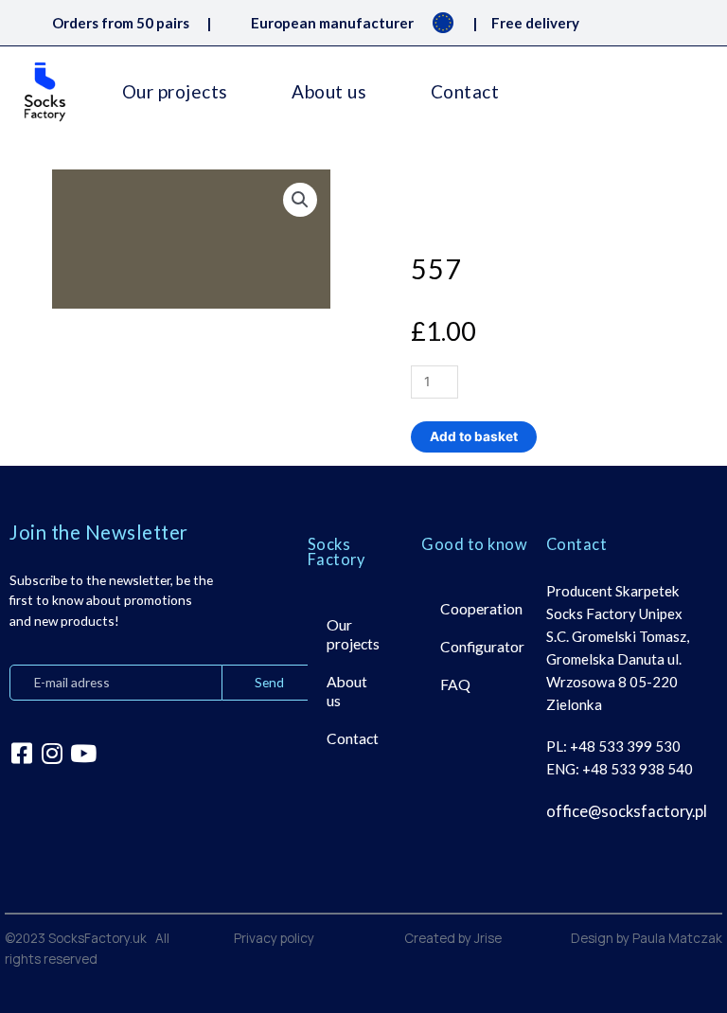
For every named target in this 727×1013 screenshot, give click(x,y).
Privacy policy (274, 938)
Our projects (175, 91)
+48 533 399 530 (625, 746)
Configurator (482, 646)
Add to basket (474, 436)
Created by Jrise (453, 938)
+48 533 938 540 (637, 768)
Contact (465, 91)
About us (329, 91)
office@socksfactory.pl (626, 811)
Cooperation (481, 608)
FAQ (455, 684)
